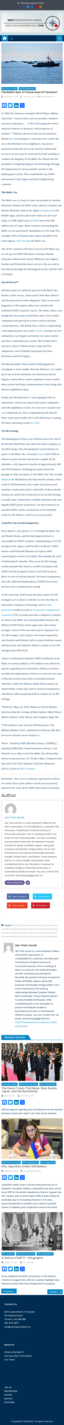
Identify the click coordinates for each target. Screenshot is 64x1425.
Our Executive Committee (18, 1355)
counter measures (10, 929)
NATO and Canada (28, 1084)
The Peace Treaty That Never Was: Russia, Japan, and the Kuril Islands (29, 1089)
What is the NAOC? (14, 1352)
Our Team (9, 1359)
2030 (20, 925)
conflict (53, 925)
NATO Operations (27, 88)
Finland (12, 932)
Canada (46, 925)
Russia (18, 936)
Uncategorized (48, 1162)
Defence (24, 929)
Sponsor (8, 1398)
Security (26, 936)
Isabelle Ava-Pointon (32, 1171)
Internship (9, 1402)
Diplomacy (44, 929)
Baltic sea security (32, 925)
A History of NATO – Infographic (22, 1258)
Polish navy (51, 932)
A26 (3, 412)
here (37, 735)
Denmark (33, 929)
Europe (4, 932)
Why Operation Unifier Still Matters (24, 1166)
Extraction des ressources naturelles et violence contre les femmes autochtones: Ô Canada (11, 1291)
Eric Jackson (8, 1254)
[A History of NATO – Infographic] (32, 1231)
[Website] (28, 882)
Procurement (7, 936)
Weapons (52, 936)
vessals (43, 936)
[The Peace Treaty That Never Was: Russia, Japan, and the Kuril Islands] (32, 1062)
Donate (8, 1394)
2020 (14, 925)
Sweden (35, 936)
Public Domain (27, 768)
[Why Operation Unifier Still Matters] (32, 1138)
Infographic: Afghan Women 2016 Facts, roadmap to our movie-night (56, 1291)
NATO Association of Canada (31, 932)
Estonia (54, 929)
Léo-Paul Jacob (9, 88)
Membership (10, 1391)
